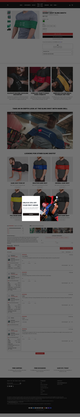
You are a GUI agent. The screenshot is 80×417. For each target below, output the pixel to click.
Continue (31, 214)
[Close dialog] (57, 197)
